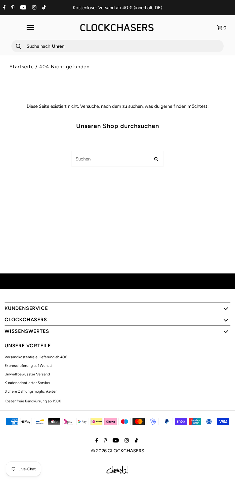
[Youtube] (22, 8)
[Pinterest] (12, 8)
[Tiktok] (43, 8)
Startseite (21, 67)
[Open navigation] (30, 27)
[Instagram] (33, 8)
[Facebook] (4, 8)
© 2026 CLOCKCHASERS (117, 451)
